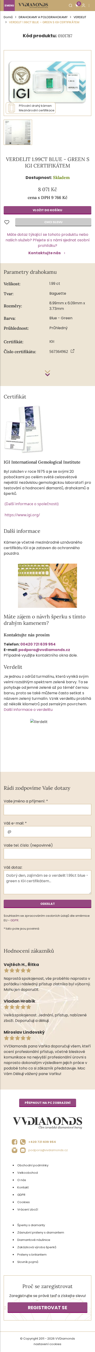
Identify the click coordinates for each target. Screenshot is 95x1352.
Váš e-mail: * (15, 823)
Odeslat (47, 904)
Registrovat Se (47, 1307)
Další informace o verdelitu (28, 709)
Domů (8, 17)
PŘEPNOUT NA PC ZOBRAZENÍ (48, 1103)
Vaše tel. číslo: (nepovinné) (28, 845)
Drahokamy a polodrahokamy (43, 17)
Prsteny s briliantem (32, 1254)
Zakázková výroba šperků (36, 1247)
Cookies (23, 1202)
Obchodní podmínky (32, 1165)
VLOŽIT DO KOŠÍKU (47, 210)
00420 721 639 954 (38, 644)
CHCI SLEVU (53, 222)
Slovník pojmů (27, 1262)
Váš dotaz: (13, 867)
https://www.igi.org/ (22, 514)
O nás (21, 1180)
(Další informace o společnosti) (32, 503)
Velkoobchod (27, 1172)
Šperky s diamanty (31, 1225)
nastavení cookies (47, 1344)
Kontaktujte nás (44, 253)
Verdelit (80, 17)
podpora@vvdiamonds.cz (44, 649)
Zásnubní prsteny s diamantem (40, 1232)
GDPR (14, 920)
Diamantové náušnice (33, 1240)
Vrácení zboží (27, 1209)
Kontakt (23, 1187)
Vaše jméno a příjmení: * (26, 801)
